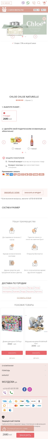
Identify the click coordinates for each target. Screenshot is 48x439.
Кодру (23, 291)
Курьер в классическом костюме (12, 255)
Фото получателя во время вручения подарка (34, 271)
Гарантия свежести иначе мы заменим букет (35, 238)
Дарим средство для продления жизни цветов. (12, 271)
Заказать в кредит (32, 192)
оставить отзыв (24, 298)
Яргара (30, 288)
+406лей (17, 149)
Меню (7, 3)
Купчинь (38, 291)
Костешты (23, 288)
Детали (12, 358)
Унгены (5, 288)
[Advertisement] (24, 70)
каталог (5, 375)
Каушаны (30, 291)
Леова (37, 288)
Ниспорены (7, 291)
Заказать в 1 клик (11, 192)
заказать (25, 435)
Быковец (16, 291)
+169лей (33, 149)
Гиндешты (14, 288)
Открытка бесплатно (35, 254)
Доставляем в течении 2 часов (11, 238)
